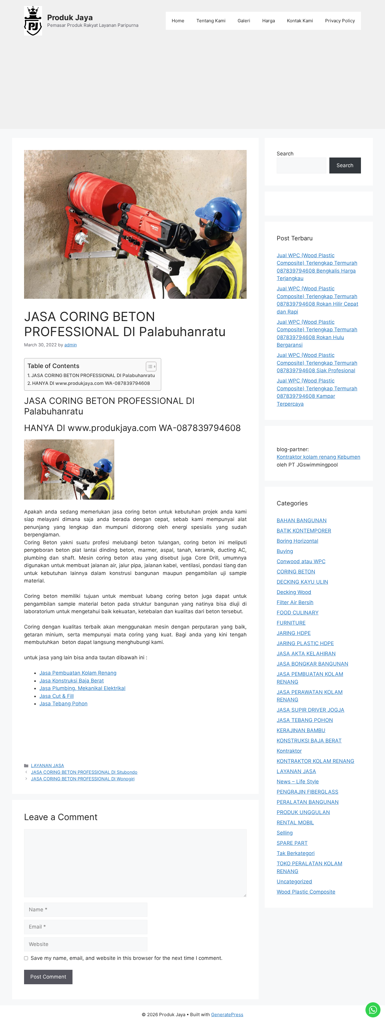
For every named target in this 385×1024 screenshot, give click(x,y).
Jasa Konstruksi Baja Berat (71, 681)
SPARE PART (292, 843)
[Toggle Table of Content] (148, 366)
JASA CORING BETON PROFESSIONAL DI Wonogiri (82, 778)
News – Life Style (298, 782)
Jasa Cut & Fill (56, 696)
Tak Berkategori (296, 853)
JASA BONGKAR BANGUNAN (312, 664)
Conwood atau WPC (301, 561)
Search (285, 154)
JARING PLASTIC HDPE (305, 643)
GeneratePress (227, 1014)
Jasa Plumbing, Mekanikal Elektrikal (82, 688)
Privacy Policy (340, 20)
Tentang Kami (211, 20)
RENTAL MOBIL (295, 823)
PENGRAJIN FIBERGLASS (307, 792)
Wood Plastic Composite (306, 892)
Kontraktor (289, 751)
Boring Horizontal (297, 541)
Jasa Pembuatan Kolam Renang (77, 673)
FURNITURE (291, 623)
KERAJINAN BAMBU (301, 730)
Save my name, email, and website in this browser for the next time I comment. (127, 958)
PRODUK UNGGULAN (303, 812)
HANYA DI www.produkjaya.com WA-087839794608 (91, 383)
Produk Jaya (70, 17)
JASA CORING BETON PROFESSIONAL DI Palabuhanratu (93, 375)
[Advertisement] (192, 87)
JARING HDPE (294, 633)
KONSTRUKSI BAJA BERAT (309, 741)
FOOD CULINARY (298, 613)
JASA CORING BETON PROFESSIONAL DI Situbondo (84, 772)
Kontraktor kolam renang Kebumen (318, 457)
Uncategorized (294, 882)
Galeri (244, 20)
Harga (268, 20)
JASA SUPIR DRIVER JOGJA (310, 710)
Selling (285, 833)
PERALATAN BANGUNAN (308, 802)
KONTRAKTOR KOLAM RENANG (315, 761)
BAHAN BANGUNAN (302, 520)
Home (178, 20)
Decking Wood (294, 592)
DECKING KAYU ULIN (302, 582)
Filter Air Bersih (295, 602)
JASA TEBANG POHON (305, 720)
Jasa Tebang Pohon (63, 704)
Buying (285, 551)
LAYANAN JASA (47, 765)
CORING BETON (296, 572)
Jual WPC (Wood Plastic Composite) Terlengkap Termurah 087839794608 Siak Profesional (317, 362)
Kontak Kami (300, 20)
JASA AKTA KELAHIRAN (306, 654)
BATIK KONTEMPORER (304, 531)
